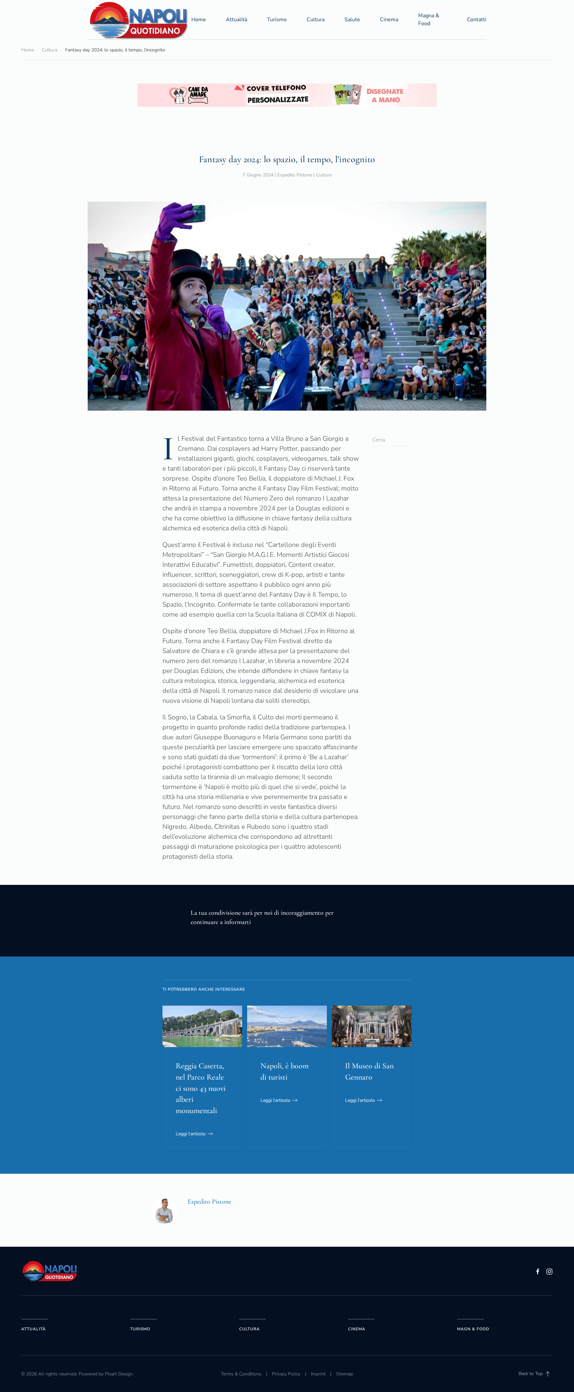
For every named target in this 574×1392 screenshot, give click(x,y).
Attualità (236, 19)
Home (198, 19)
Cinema (389, 19)
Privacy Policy (286, 1374)
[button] (548, 1374)
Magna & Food (428, 19)
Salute (352, 19)
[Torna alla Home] (139, 19)
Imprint (318, 1374)
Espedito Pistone (294, 175)
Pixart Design (119, 1374)
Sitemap (344, 1374)
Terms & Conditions (241, 1374)
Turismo (277, 19)
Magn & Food (473, 1329)
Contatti (476, 19)
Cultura (316, 19)
